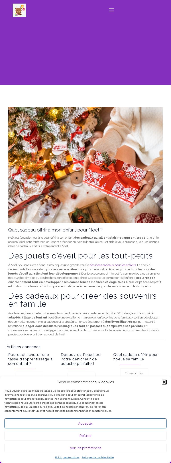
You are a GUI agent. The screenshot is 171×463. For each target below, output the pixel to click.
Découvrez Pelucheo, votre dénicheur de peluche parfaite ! (81, 359)
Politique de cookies (67, 457)
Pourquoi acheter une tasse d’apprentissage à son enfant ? (30, 359)
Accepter (85, 424)
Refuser (85, 436)
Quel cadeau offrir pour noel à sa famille (135, 356)
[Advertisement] (85, 53)
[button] (164, 382)
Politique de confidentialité (98, 457)
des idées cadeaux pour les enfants (113, 265)
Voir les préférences (85, 448)
